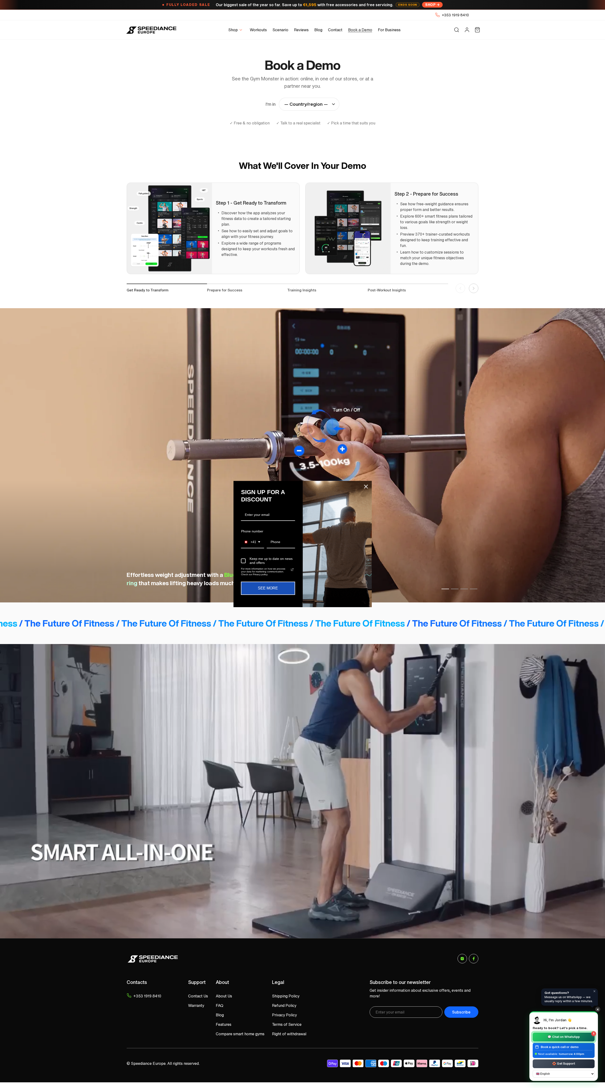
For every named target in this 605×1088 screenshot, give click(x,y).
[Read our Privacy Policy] (292, 570)
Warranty (196, 1005)
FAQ (219, 1005)
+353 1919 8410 (455, 15)
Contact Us (198, 996)
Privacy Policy (284, 1015)
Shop (430, 4)
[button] (236, 30)
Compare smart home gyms (240, 1034)
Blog (220, 1015)
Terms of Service (287, 1024)
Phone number (252, 531)
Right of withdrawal (289, 1034)
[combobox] (252, 542)
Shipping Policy (285, 996)
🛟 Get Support (563, 1063)
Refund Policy (284, 1005)
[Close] (366, 486)
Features (223, 1024)
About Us (224, 996)
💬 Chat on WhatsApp (571, 1036)
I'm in (271, 104)
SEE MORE (268, 588)
